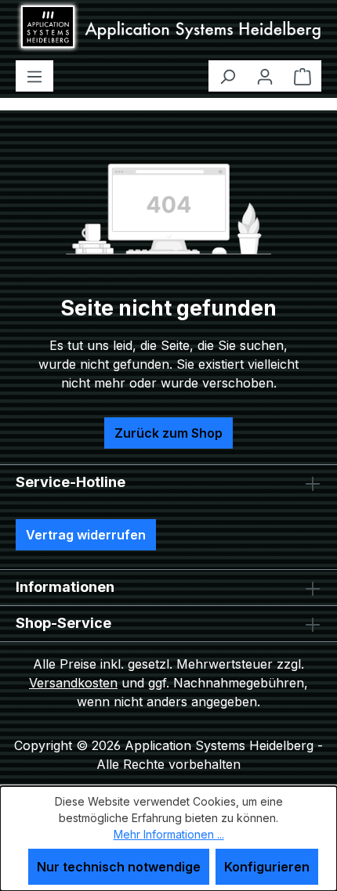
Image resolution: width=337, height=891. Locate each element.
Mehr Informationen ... (169, 834)
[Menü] (34, 76)
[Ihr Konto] (265, 76)
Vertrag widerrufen (86, 535)
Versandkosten (73, 683)
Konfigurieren (267, 867)
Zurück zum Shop (168, 433)
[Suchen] (227, 76)
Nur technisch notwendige (119, 867)
